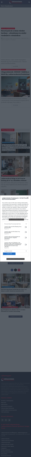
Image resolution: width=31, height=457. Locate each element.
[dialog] (15, 228)
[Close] (28, 198)
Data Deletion (9, 258)
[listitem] (15, 224)
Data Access (15, 258)
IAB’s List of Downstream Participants (16, 219)
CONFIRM (9, 253)
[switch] (25, 227)
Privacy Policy (21, 258)
